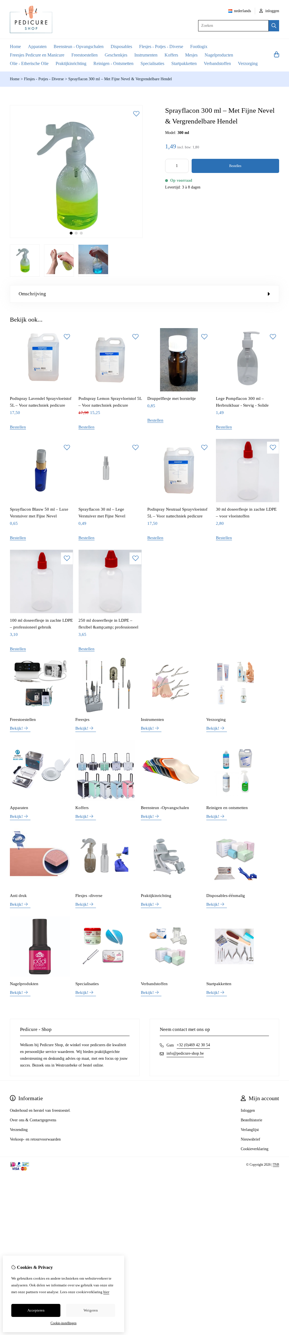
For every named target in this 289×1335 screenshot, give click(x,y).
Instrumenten (145, 55)
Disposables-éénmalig (225, 895)
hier (106, 1292)
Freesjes (82, 719)
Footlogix (198, 46)
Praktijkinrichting (71, 63)
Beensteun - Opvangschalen (79, 46)
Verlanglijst (250, 1130)
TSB (276, 1165)
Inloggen (248, 1110)
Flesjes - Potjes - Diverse (161, 46)
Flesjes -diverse (88, 895)
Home (15, 46)
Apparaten (37, 46)
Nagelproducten (219, 55)
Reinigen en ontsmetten (227, 807)
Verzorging (248, 63)
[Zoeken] (274, 25)
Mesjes (191, 55)
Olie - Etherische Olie (29, 63)
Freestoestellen (84, 55)
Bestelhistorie (251, 1120)
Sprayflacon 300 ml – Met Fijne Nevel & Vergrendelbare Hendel (120, 79)
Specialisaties (152, 63)
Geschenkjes (116, 55)
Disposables (121, 46)
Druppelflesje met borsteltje (171, 398)
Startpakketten (184, 63)
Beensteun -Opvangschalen (165, 807)
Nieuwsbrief (250, 1139)
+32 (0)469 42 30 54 (193, 1045)
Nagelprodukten (24, 983)
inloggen (271, 11)
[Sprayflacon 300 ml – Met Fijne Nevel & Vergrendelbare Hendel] (76, 237)
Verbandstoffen (217, 63)
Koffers (171, 55)
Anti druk (18, 895)
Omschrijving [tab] (32, 293)
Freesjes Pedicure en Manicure (37, 55)
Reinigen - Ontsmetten (113, 63)
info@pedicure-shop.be (185, 1053)
